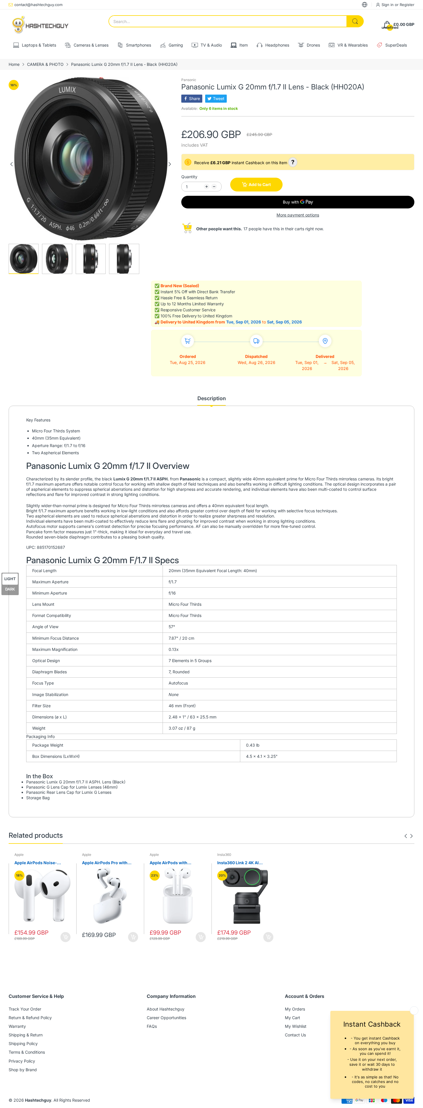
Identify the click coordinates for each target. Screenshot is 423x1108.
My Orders (295, 1009)
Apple (19, 854)
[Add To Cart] (65, 937)
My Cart (292, 1017)
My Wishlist (295, 1026)
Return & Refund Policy (30, 1017)
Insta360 (224, 854)
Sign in (388, 4)
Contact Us (295, 1034)
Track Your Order (25, 1009)
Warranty (17, 1026)
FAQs (152, 1026)
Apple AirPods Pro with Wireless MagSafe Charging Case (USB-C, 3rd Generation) (109, 863)
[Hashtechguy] (40, 24)
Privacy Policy (22, 1061)
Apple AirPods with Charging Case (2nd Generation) (169, 863)
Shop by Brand (23, 1069)
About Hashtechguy (165, 1009)
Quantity (189, 176)
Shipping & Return (26, 1034)
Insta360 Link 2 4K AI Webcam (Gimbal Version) (242, 863)
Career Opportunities (166, 1017)
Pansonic (188, 80)
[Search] (355, 21)
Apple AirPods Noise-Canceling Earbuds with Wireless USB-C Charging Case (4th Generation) (39, 863)
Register (407, 4)
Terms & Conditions (27, 1052)
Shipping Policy (23, 1043)
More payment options (298, 214)
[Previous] (170, 164)
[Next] (11, 164)
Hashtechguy (38, 1100)
